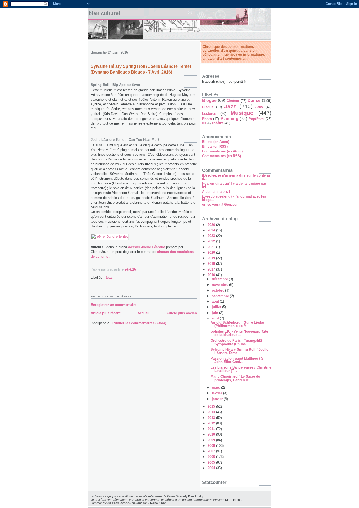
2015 (212, 406)
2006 (212, 457)
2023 (212, 236)
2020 (212, 253)
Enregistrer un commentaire (113, 305)
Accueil (143, 313)
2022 (212, 241)
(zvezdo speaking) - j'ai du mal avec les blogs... (234, 198)
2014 (212, 412)
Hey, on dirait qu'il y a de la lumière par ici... (234, 185)
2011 (212, 429)
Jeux (259, 107)
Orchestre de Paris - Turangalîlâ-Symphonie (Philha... (237, 342)
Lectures (209, 114)
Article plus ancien (181, 313)
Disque (207, 107)
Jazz (109, 277)
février (217, 393)
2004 (212, 468)
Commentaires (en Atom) (222, 151)
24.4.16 (130, 269)
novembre (220, 285)
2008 (212, 446)
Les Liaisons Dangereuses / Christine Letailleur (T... (241, 369)
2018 (212, 264)
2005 (212, 462)
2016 (212, 275)
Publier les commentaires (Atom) (139, 323)
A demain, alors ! (216, 192)
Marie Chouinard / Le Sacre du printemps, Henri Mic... (235, 378)
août (216, 301)
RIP (204, 123)
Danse (254, 100)
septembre (221, 296)
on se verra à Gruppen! (220, 204)
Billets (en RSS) (215, 146)
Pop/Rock (256, 119)
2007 (212, 451)
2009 (212, 440)
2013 (212, 418)
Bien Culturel (104, 13)
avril (216, 318)
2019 (212, 258)
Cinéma (233, 101)
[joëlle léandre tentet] (110, 237)
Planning (229, 118)
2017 (212, 269)
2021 (212, 247)
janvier (218, 399)
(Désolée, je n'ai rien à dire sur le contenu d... (236, 177)
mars (216, 388)
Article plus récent (105, 313)
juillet (217, 307)
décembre (220, 279)
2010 (212, 434)
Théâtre (217, 123)
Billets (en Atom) (215, 142)
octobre (218, 290)
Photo (207, 119)
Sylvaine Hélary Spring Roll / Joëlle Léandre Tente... (239, 351)
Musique (241, 113)
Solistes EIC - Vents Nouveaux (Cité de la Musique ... (239, 333)
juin (215, 313)
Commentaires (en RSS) (221, 156)
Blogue (209, 100)
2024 (212, 230)
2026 (212, 225)
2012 (212, 423)
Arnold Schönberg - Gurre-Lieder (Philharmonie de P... (237, 324)
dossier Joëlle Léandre (146, 247)
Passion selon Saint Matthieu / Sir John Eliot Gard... (238, 360)
